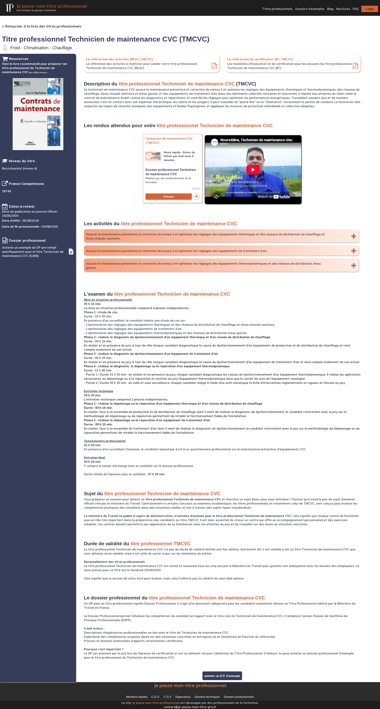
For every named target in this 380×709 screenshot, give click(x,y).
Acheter (168, 196)
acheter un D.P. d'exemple (222, 676)
